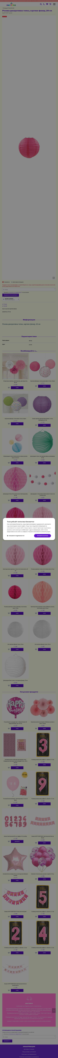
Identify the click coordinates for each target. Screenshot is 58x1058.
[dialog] (29, 529)
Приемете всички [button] (42, 535)
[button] (15, 536)
